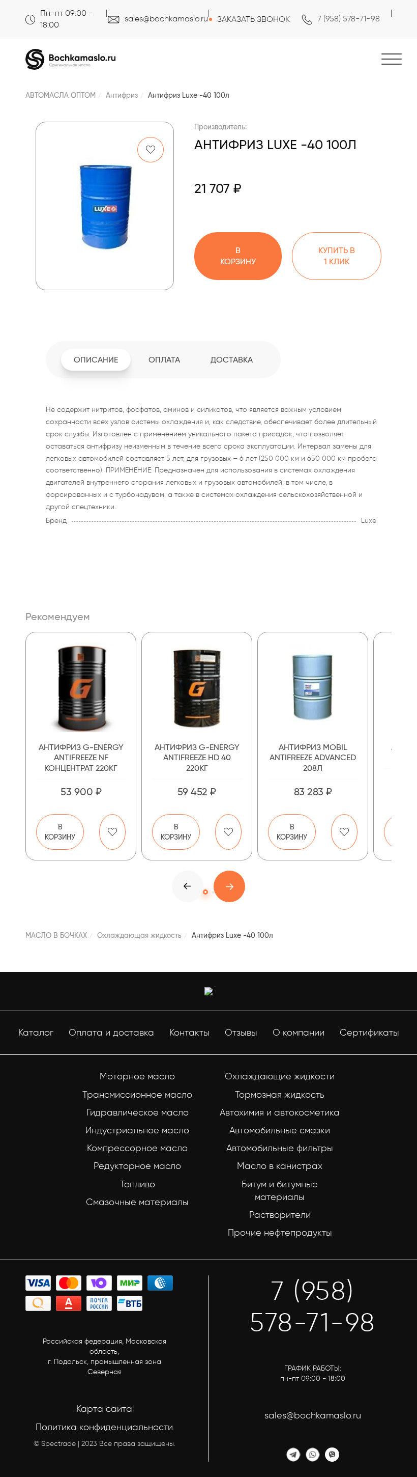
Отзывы (241, 1032)
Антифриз (122, 95)
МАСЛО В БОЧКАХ (56, 935)
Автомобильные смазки (279, 1130)
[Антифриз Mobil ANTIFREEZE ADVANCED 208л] (313, 687)
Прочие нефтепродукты (280, 1232)
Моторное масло (137, 1076)
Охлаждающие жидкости (280, 1076)
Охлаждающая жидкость (139, 935)
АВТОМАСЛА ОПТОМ (60, 95)
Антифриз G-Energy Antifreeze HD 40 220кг (197, 757)
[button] (229, 886)
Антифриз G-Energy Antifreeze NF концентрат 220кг (81, 757)
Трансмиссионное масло (137, 1094)
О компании (298, 1032)
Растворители (280, 1214)
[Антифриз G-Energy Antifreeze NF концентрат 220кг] (81, 687)
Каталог (35, 1032)
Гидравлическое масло (137, 1112)
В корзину (60, 832)
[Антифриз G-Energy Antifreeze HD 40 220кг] (197, 687)
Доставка (232, 360)
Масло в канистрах (279, 1166)
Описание (96, 360)
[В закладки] (150, 149)
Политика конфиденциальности (104, 1427)
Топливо (137, 1184)
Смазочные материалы (137, 1202)
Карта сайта (104, 1408)
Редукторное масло (137, 1166)
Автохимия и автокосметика (280, 1112)
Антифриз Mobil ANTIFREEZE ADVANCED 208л (313, 757)
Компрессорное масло (137, 1148)
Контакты (189, 1032)
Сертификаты (369, 1032)
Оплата (164, 360)
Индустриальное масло (137, 1130)
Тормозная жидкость (279, 1094)
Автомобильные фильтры (279, 1148)
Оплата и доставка (111, 1032)
